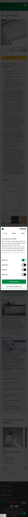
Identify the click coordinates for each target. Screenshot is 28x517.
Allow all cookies (14, 281)
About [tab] (23, 233)
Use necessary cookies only (14, 286)
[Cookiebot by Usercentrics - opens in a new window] (19, 229)
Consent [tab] (5, 233)
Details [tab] (14, 233)
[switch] (24, 265)
